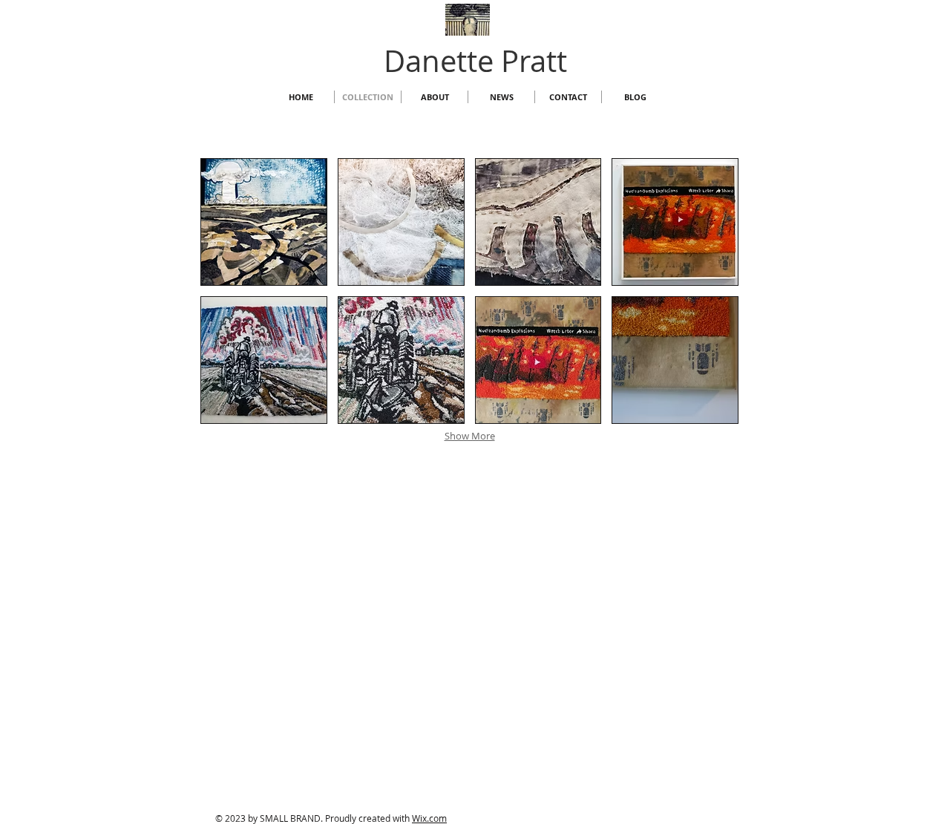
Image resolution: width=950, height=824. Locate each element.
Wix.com (429, 818)
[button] (263, 222)
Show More (470, 435)
